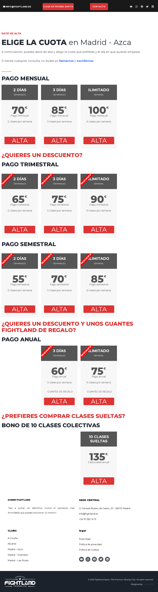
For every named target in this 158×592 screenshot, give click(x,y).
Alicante (12, 543)
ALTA (20, 140)
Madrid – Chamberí (18, 555)
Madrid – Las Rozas (18, 560)
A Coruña (13, 538)
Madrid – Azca (15, 549)
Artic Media (148, 584)
